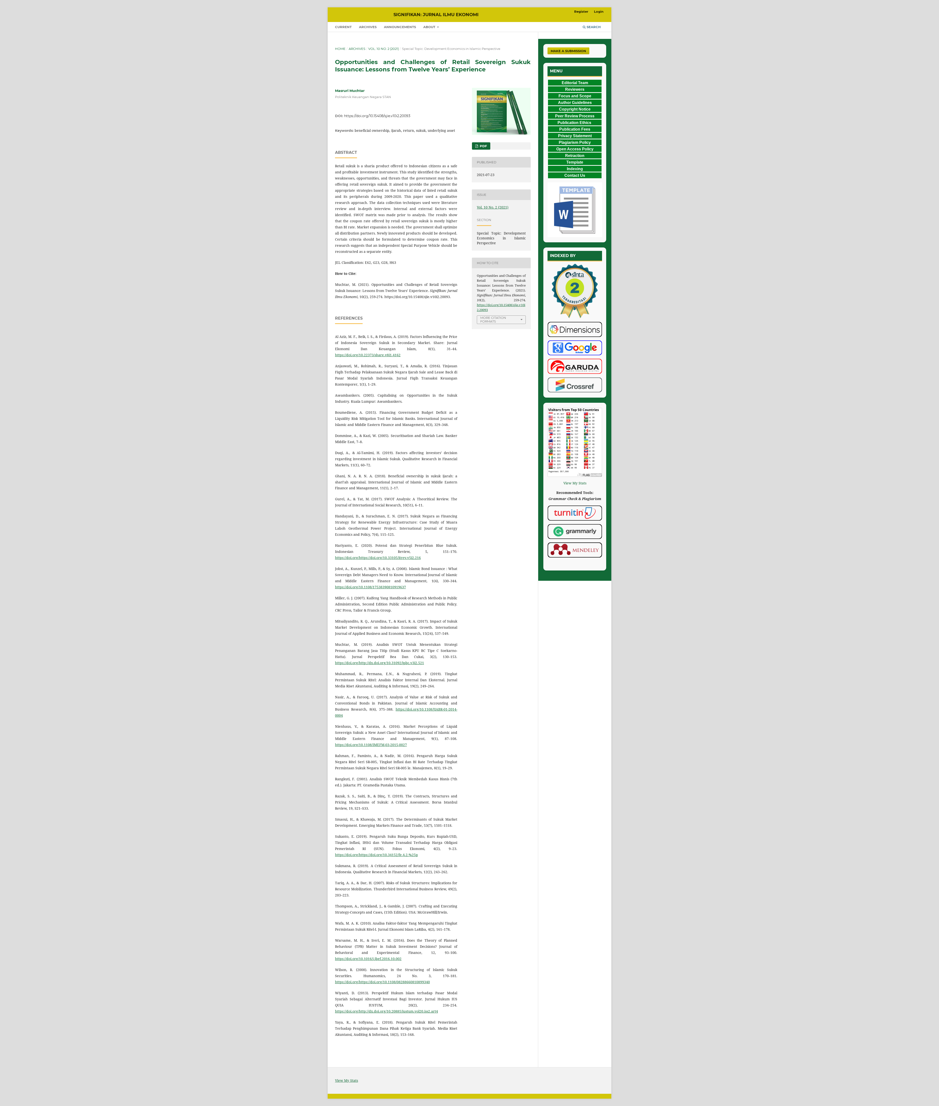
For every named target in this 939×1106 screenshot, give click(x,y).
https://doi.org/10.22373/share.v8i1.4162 (368, 355)
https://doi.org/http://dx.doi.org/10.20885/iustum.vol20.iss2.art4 (386, 1011)
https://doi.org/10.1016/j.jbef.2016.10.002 (368, 958)
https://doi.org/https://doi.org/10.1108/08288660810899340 (382, 982)
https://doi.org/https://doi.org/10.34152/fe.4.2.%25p (376, 854)
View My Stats (574, 483)
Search (593, 27)
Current (343, 27)
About (429, 27)
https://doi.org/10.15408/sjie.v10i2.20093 (377, 116)
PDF (483, 146)
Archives (368, 27)
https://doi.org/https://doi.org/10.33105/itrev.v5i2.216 (378, 557)
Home (340, 49)
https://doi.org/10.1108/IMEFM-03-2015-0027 (371, 744)
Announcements (400, 27)
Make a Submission (568, 51)
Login (599, 11)
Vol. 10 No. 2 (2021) (383, 49)
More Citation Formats (493, 319)
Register (581, 11)
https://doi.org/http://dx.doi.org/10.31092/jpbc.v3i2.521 (379, 662)
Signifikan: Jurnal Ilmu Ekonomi (436, 14)
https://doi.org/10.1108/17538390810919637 (370, 587)
